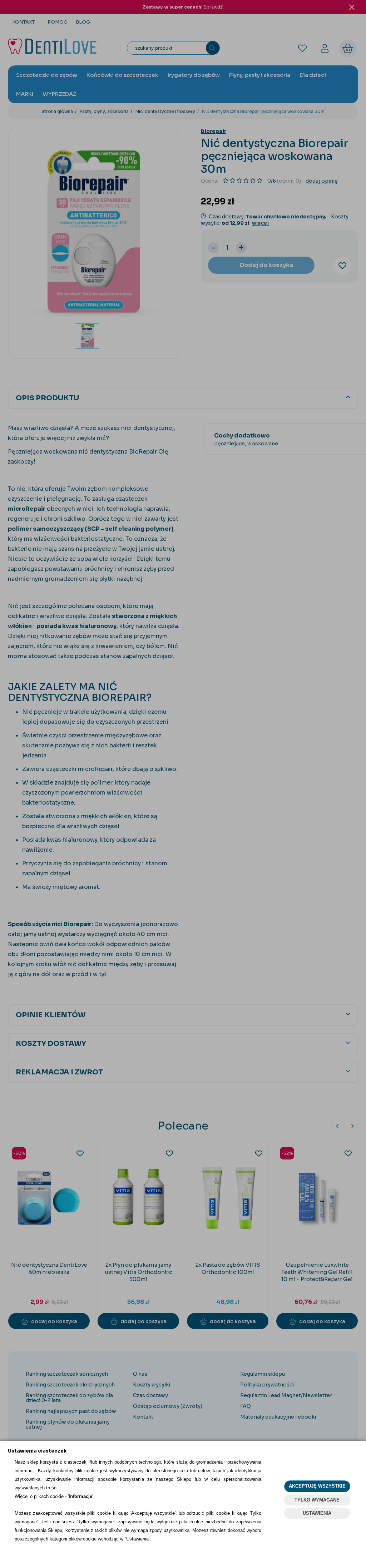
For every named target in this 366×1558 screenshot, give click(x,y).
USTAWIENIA (317, 1513)
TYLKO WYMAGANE (317, 1500)
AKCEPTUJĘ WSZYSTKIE (317, 1486)
